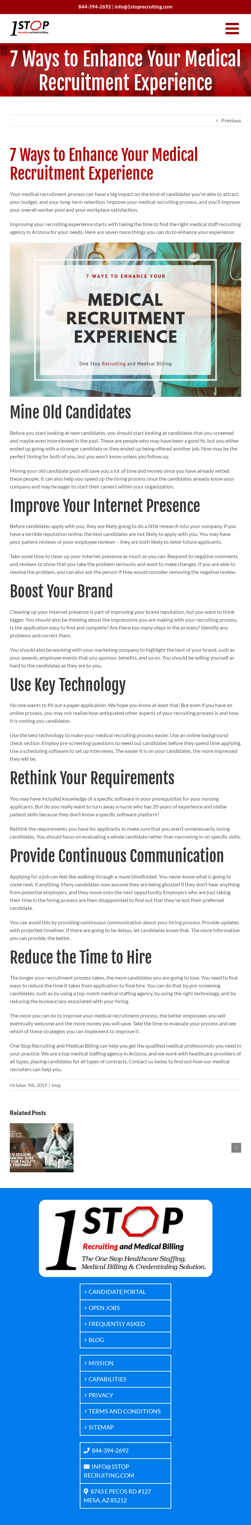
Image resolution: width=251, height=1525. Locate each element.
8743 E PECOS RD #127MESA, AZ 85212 (117, 1496)
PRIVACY (101, 1395)
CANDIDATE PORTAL (117, 1291)
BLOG (96, 1339)
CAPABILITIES (107, 1379)
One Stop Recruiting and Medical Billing (54, 1045)
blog (56, 1085)
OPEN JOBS (104, 1307)
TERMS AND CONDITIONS (125, 1411)
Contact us (141, 1061)
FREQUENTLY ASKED (117, 1323)
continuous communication (111, 922)
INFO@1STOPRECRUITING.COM (109, 1471)
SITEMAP (101, 1427)
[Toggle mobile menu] (233, 28)
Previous (231, 120)
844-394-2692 (110, 1450)
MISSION (101, 1363)
